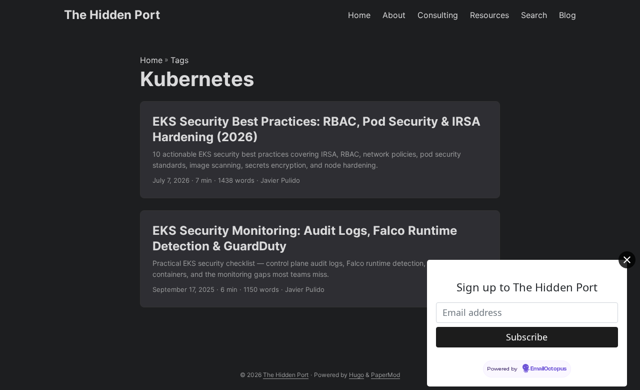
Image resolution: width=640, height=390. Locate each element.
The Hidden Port (112, 15)
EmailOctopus (548, 368)
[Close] (627, 259)
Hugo (356, 374)
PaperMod (385, 374)
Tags (179, 60)
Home (151, 60)
